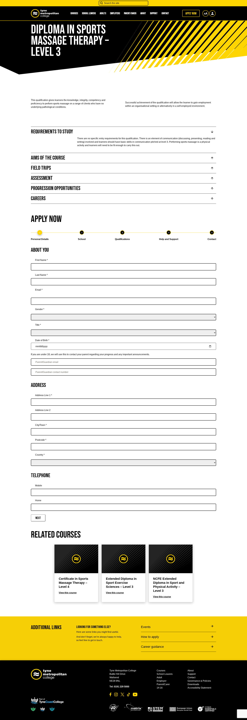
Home (38, 500)
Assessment (42, 178)
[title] (123, 329)
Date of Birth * (42, 340)
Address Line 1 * (43, 395)
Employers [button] (115, 13)
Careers (38, 198)
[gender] (123, 313)
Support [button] (154, 13)
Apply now (191, 13)
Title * (38, 325)
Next (38, 518)
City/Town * (41, 425)
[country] (123, 458)
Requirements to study (52, 131)
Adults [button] (103, 13)
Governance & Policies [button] (199, 681)
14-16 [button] (160, 688)
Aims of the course (48, 158)
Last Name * (41, 275)
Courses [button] (74, 13)
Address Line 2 (42, 410)
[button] (114, 707)
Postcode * (40, 440)
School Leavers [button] (89, 13)
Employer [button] (161, 681)
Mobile (38, 485)
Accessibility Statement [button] (199, 688)
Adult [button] (159, 677)
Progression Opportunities (55, 188)
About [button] (143, 13)
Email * (38, 290)
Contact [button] (165, 13)
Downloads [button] (193, 684)
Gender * (39, 309)
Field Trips (41, 168)
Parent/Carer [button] (130, 13)
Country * (40, 455)
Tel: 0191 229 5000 (119, 686)
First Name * (41, 260)
